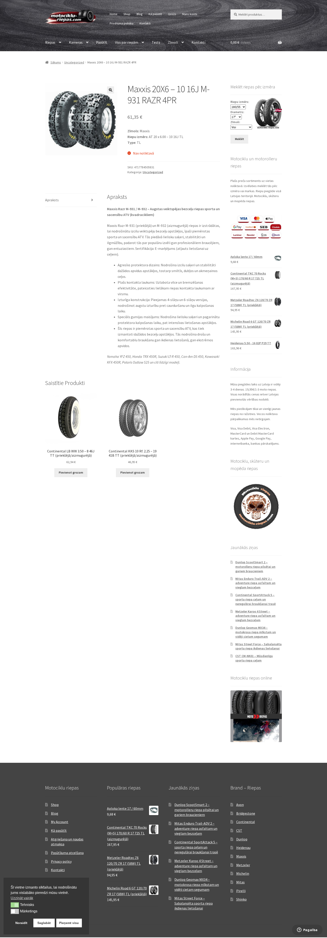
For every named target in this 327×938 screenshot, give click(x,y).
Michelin (242, 873)
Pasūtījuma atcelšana (67, 853)
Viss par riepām (126, 42)
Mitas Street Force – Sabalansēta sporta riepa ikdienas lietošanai (258, 646)
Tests (156, 42)
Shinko (241, 899)
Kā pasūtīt (155, 14)
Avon (240, 804)
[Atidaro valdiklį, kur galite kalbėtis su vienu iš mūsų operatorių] (307, 930)
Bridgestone (245, 813)
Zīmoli (173, 42)
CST (239, 830)
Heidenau (243, 847)
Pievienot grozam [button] (71, 472)
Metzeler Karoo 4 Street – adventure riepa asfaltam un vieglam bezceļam (255, 615)
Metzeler (243, 865)
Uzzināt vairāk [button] (22, 898)
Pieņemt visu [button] (69, 923)
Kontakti (145, 23)
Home (113, 14)
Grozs (172, 14)
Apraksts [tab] (52, 200)
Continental (245, 822)
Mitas (240, 882)
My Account (59, 822)
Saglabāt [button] (44, 923)
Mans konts (189, 14)
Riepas (50, 42)
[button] (110, 90)
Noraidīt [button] (21, 923)
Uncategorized (74, 62)
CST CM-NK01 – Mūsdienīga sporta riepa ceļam (254, 658)
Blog (140, 14)
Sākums (55, 62)
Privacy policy (61, 861)
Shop (126, 14)
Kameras (76, 42)
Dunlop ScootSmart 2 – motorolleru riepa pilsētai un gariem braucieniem (255, 566)
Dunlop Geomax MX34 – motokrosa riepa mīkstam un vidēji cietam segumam (255, 632)
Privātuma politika (121, 23)
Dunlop (241, 839)
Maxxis (241, 856)
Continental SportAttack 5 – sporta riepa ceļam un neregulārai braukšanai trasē (255, 599)
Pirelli (241, 891)
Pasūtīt (101, 42)
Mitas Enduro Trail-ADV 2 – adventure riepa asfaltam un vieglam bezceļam (255, 583)
